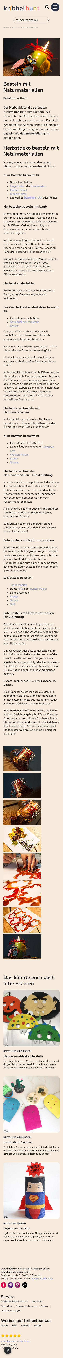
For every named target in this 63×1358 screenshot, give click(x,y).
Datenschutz (6, 1306)
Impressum (37, 1301)
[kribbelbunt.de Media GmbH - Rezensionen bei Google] (15, 1335)
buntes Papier (38, 589)
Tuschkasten (38, 186)
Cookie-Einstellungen (10, 1310)
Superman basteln (16, 1228)
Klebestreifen (18, 194)
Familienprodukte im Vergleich (14, 1301)
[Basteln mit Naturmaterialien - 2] (22, 785)
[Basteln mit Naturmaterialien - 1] (22, 758)
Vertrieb (4, 1325)
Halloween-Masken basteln (23, 1056)
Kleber (14, 458)
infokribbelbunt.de (42, 1278)
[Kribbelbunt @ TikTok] (24, 1285)
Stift (12, 604)
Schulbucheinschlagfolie (24, 322)
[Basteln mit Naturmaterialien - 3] (22, 812)
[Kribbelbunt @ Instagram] (17, 1285)
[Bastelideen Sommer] (31, 1104)
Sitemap (44, 1306)
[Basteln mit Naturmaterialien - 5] (22, 866)
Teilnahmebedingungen (26, 1306)
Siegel (14, 1325)
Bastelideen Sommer (18, 1142)
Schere (14, 326)
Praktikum (25, 1325)
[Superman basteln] (31, 1190)
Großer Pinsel (18, 190)
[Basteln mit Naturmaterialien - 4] (22, 839)
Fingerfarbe (17, 186)
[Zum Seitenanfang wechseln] (56, 1342)
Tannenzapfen (18, 585)
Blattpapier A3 (33, 198)
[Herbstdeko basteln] (22, 946)
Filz (21, 589)
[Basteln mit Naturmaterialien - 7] (22, 920)
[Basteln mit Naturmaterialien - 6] (22, 893)
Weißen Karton (19, 455)
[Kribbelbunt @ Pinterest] (10, 1285)
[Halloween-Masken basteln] (31, 1018)
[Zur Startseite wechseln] (25, 8)
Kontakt (37, 1325)
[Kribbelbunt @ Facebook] (3, 1285)
